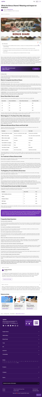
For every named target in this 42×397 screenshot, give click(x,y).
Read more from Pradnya (7, 279)
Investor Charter (16, 390)
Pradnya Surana (10, 9)
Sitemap (4, 389)
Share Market (12, 313)
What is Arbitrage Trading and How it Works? (30, 306)
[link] (7, 303)
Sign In (37, 1)
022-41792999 (6, 323)
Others (18, 362)
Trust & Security (35, 389)
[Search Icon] (34, 1)
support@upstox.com (14, 323)
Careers (4, 390)
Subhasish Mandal (5, 308)
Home (2, 313)
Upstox (28, 393)
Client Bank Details (36, 390)
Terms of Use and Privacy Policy (18, 389)
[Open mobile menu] (40, 1)
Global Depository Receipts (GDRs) (5, 306)
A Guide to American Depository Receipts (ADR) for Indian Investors (18, 306)
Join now (36, 68)
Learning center (6, 313)
